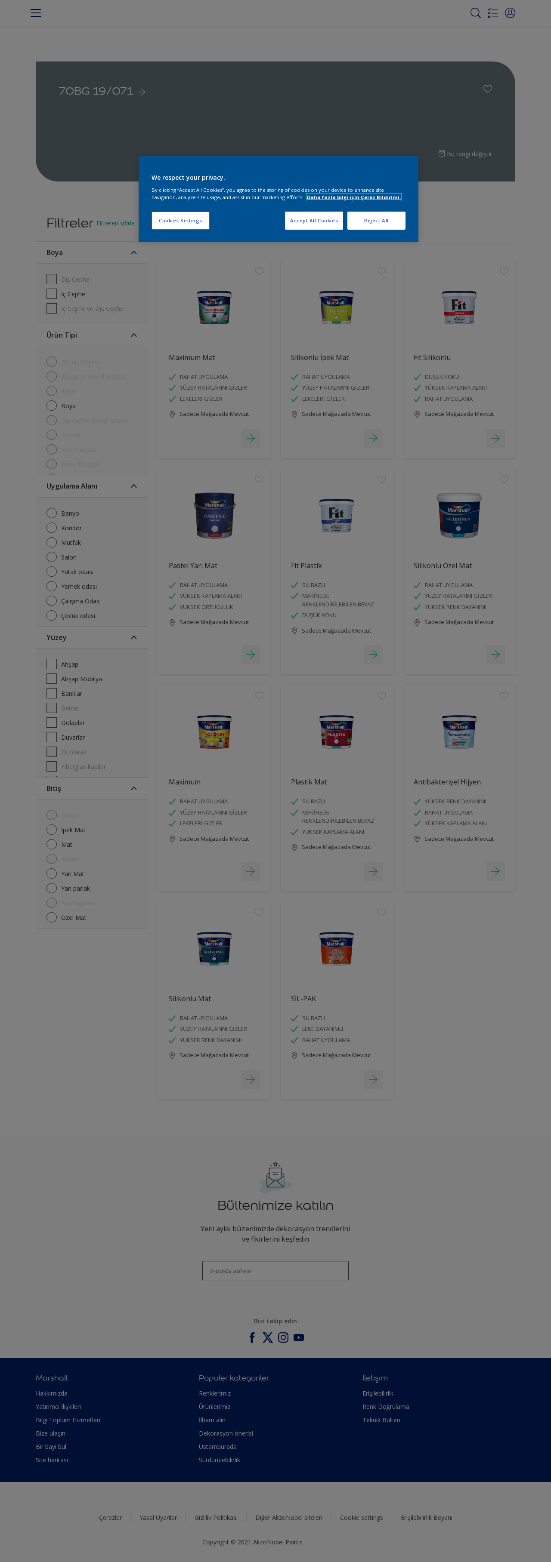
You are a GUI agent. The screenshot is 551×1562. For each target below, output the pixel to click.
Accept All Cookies (314, 220)
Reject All (376, 220)
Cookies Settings (180, 220)
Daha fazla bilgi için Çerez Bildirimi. (354, 197)
